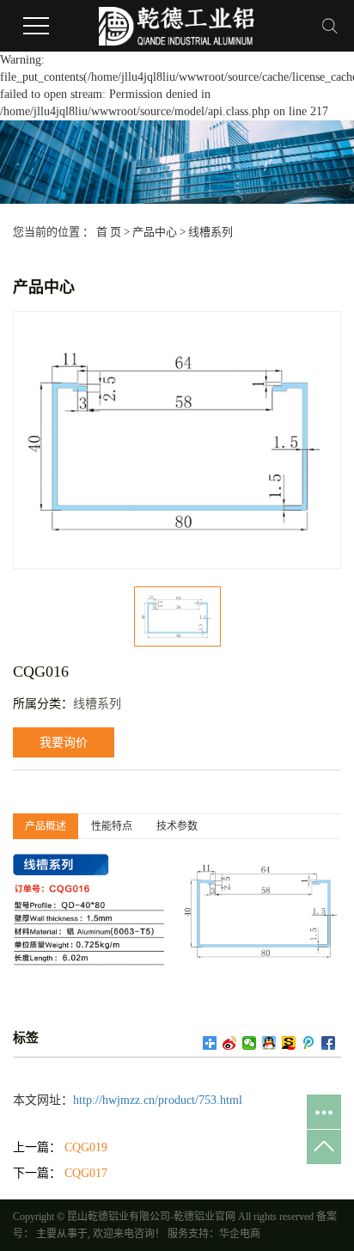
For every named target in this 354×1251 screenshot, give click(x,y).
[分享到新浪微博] (230, 1043)
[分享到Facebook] (328, 1043)
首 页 (108, 231)
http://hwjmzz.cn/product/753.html (157, 1100)
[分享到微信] (249, 1043)
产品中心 (154, 231)
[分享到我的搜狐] (289, 1043)
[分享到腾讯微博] (309, 1043)
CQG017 (85, 1173)
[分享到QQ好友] (269, 1043)
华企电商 (239, 1234)
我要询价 (64, 742)
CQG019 (85, 1147)
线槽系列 (210, 231)
